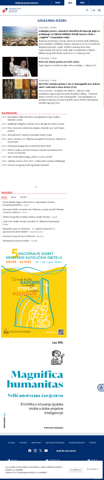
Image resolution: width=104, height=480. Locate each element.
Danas (4, 197)
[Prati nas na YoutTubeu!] (46, 450)
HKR (82, 2)
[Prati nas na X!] (40, 450)
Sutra (13, 197)
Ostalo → (24, 197)
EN (94, 10)
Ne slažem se (93, 469)
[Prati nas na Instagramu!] (35, 450)
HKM (57, 2)
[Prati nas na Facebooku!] (29, 450)
